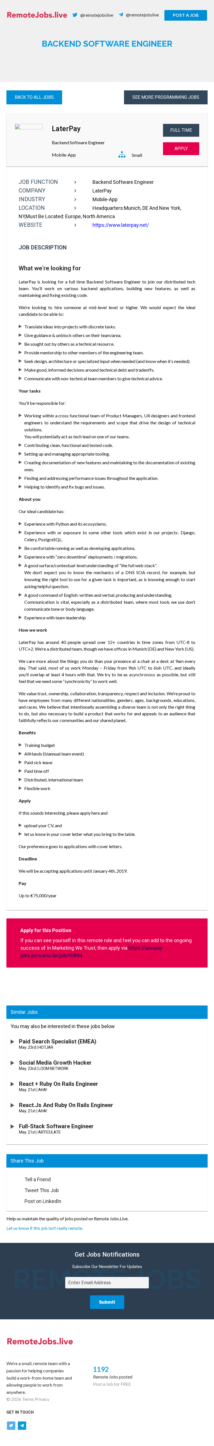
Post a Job (186, 15)
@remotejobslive (96, 15)
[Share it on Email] (13, 1178)
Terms (28, 1399)
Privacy (42, 1399)
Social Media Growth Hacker (55, 1062)
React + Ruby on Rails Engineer (58, 1084)
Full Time (181, 130)
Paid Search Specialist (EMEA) (57, 1041)
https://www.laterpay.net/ (121, 225)
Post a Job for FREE (112, 1384)
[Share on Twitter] (13, 1189)
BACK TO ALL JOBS (34, 97)
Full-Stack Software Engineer (56, 1126)
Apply (181, 148)
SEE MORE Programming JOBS (165, 97)
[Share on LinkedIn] (13, 1199)
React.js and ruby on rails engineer (66, 1105)
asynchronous (142, 674)
